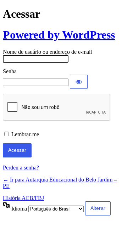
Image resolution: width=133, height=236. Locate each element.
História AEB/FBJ (23, 198)
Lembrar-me (25, 134)
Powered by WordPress (59, 34)
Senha (10, 71)
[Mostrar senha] (79, 82)
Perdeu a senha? (21, 168)
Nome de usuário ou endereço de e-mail (47, 52)
